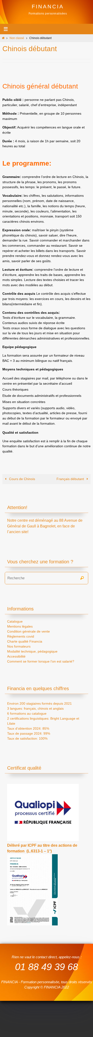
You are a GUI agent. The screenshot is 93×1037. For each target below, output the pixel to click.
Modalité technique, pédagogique (32, 651)
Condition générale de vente (28, 631)
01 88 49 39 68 (46, 967)
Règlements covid (20, 636)
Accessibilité (16, 656)
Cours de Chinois (21, 479)
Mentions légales (20, 626)
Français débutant (71, 479)
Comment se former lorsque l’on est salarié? (40, 661)
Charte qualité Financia (24, 641)
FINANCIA (48, 7)
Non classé (17, 38)
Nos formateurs (19, 646)
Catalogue (15, 621)
